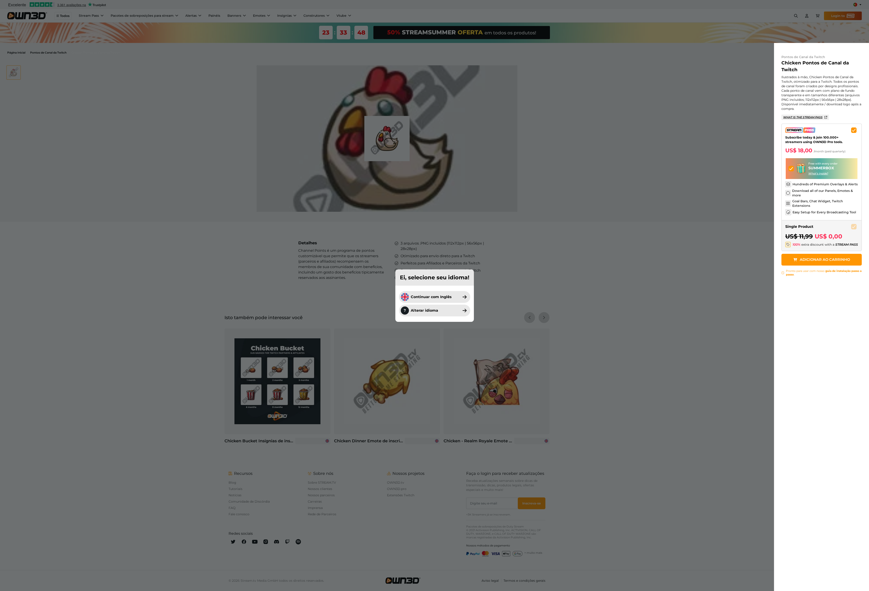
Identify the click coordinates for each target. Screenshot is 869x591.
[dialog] (434, 295)
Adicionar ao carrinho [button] (825, 259)
